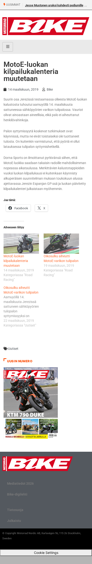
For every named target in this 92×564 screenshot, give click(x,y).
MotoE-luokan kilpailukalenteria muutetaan (16, 260)
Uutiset (13, 348)
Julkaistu (14, 521)
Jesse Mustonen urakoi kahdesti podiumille (54, 5)
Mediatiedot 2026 (20, 483)
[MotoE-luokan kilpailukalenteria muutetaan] (21, 244)
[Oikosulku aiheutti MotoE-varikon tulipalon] (61, 244)
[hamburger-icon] (7, 47)
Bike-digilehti (17, 494)
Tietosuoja (15, 510)
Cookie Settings (46, 553)
